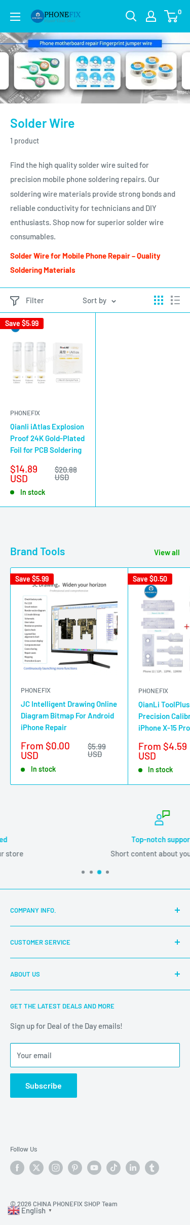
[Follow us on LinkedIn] (133, 1168)
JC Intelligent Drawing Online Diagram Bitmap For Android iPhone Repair (69, 715)
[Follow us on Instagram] (56, 1168)
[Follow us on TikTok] (113, 1168)
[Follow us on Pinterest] (75, 1168)
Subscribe (43, 1085)
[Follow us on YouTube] (94, 1168)
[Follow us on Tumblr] (152, 1168)
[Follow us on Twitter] (36, 1168)
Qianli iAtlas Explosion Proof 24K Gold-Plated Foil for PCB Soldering (47, 438)
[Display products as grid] (158, 300)
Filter (35, 300)
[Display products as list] (175, 300)
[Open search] (131, 16)
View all (167, 552)
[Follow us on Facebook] (17, 1168)
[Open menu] (15, 17)
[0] (171, 16)
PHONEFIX (25, 413)
